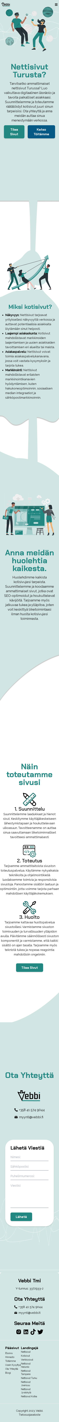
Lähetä (21, 1217)
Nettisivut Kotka (29, 1396)
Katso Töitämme (41, 131)
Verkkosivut (27, 1359)
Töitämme (10, 1361)
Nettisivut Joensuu (25, 1384)
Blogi (8, 1373)
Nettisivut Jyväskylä (26, 1391)
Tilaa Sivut (14, 131)
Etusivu (9, 1353)
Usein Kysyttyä (13, 1365)
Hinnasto (9, 1357)
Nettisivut (25, 1352)
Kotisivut (25, 1355)
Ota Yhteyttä (11, 1369)
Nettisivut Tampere (25, 1372)
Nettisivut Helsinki (25, 1365)
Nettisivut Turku (29, 1378)
